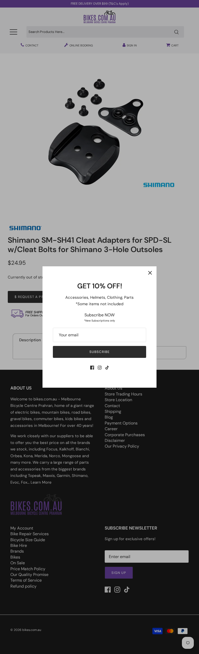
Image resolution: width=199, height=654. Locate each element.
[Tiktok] (107, 368)
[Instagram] (100, 368)
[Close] (150, 273)
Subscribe (99, 352)
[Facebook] (92, 368)
